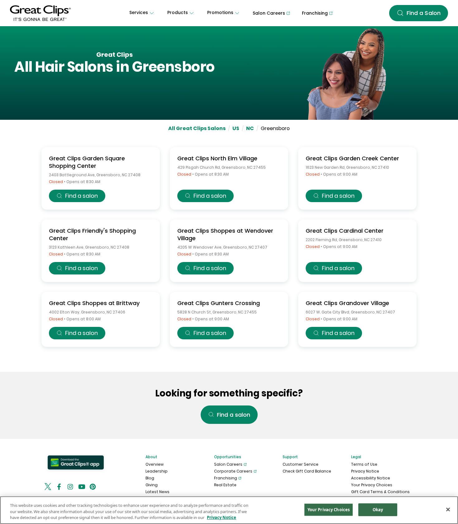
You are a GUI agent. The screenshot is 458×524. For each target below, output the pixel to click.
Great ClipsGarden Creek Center (352, 158)
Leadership (157, 471)
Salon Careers (228, 464)
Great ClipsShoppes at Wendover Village (225, 234)
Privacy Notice (365, 471)
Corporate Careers (233, 471)
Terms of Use (364, 464)
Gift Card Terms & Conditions (380, 491)
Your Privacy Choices (371, 485)
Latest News (157, 491)
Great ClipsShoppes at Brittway (94, 303)
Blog (150, 478)
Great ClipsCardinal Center (345, 231)
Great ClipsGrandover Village (347, 303)
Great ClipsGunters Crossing (218, 303)
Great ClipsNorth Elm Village (217, 158)
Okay (378, 509)
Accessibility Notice (370, 478)
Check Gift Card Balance (307, 471)
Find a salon (81, 196)
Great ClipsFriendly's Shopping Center (92, 234)
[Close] (448, 509)
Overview (155, 464)
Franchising (225, 478)
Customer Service (300, 464)
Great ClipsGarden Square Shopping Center (87, 162)
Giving (152, 485)
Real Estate (225, 485)
